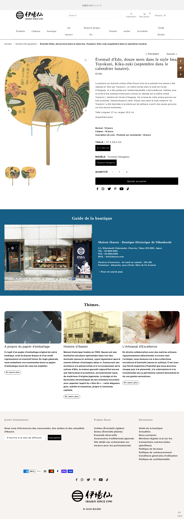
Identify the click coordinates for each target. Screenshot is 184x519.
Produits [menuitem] (20, 31)
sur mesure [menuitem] (69, 31)
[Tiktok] (128, 189)
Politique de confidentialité (154, 459)
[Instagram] (103, 189)
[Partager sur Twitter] (180, 67)
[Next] (86, 110)
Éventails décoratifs (105, 435)
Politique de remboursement (155, 452)
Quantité (101, 171)
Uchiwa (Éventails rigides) (109, 428)
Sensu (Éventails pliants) (108, 431)
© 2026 (92, 509)
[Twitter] (109, 189)
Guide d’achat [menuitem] (161, 31)
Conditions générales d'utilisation (158, 455)
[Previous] (9, 110)
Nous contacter (148, 435)
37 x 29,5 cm (103, 148)
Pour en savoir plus (112, 272)
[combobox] (93, 15)
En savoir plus (13, 372)
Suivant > (172, 54)
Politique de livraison (151, 448)
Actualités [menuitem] (142, 31)
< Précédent (152, 54)
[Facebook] (97, 189)
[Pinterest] (115, 189)
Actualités (145, 431)
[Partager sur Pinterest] (180, 74)
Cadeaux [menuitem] (36, 31)
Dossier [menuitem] (113, 31)
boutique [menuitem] (51, 31)
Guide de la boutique (151, 428)
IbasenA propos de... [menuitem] (92, 31)
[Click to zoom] (86, 60)
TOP (179, 515)
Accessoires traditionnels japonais (114, 438)
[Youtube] (122, 189)
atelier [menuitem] (127, 31)
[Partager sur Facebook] (180, 61)
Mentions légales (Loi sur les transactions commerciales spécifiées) (155, 442)
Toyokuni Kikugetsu (106, 162)
